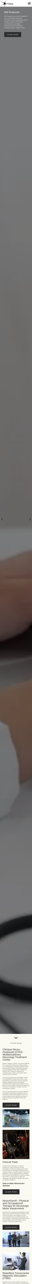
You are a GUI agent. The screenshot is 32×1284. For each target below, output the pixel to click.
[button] (29, 3)
